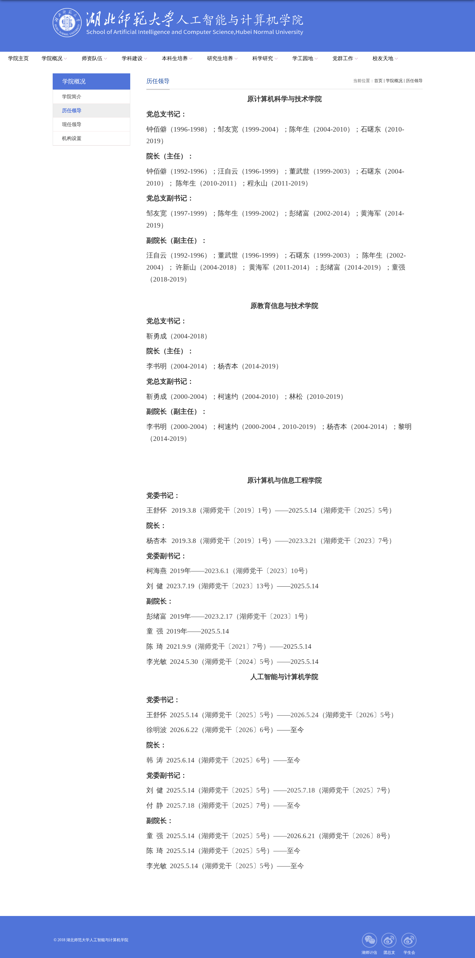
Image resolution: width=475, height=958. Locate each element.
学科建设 (132, 58)
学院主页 (18, 58)
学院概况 (52, 58)
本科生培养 (175, 58)
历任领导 (414, 80)
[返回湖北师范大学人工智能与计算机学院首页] (178, 10)
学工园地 (302, 58)
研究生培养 (220, 58)
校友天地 (383, 58)
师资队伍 (92, 58)
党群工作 (342, 58)
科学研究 (262, 58)
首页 (378, 80)
